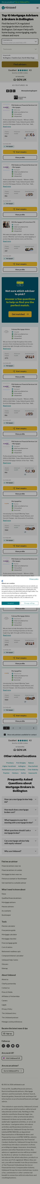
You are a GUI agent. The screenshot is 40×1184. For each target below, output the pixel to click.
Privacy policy (33, 579)
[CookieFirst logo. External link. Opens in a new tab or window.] (2, 581)
